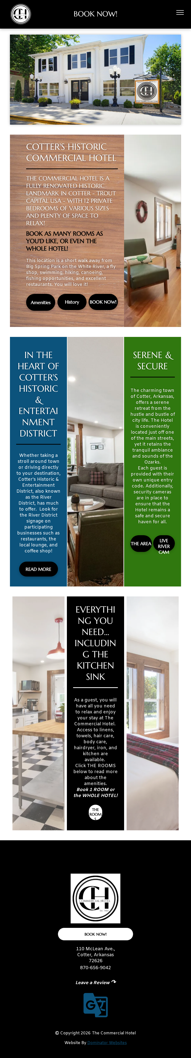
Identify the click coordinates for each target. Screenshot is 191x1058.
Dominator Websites (107, 1043)
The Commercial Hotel (114, 1033)
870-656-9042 (95, 968)
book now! (95, 13)
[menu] (180, 12)
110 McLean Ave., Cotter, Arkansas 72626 (95, 955)
